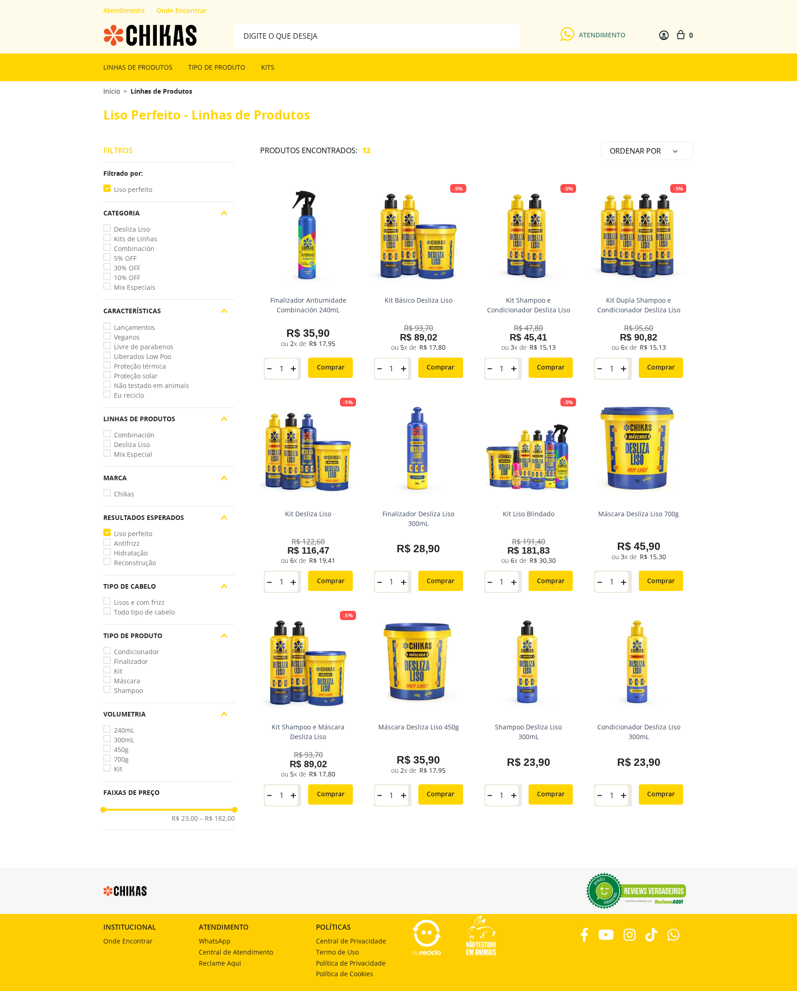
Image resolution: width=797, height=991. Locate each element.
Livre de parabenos (143, 346)
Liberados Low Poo (142, 356)
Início (111, 91)
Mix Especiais (134, 287)
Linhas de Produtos (161, 91)
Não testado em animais (151, 385)
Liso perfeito (133, 189)
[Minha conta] (664, 35)
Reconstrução (135, 562)
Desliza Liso (132, 229)
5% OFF (125, 258)
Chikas (124, 494)
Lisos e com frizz (139, 602)
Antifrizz (127, 543)
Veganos (127, 337)
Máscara (127, 680)
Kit (118, 671)
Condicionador (136, 651)
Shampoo (128, 690)
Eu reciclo (129, 395)
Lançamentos (134, 327)
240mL (124, 730)
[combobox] (377, 35)
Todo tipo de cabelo (144, 612)
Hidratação (131, 553)
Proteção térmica (140, 366)
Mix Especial (133, 454)
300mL (124, 739)
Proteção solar (136, 375)
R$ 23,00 (185, 818)
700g (121, 759)
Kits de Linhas (135, 238)
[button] (169, 173)
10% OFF (127, 277)
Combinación (134, 248)
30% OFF (127, 267)
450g (121, 749)
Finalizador (131, 661)
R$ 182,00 (217, 818)
